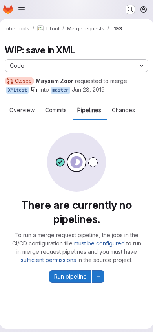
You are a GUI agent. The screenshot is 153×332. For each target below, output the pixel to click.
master (60, 90)
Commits (56, 110)
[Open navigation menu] (21, 9)
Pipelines (89, 110)
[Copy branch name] (34, 89)
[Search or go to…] (130, 9)
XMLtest (17, 90)
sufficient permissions (48, 259)
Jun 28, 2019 (88, 89)
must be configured (99, 243)
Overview (22, 110)
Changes (123, 110)
